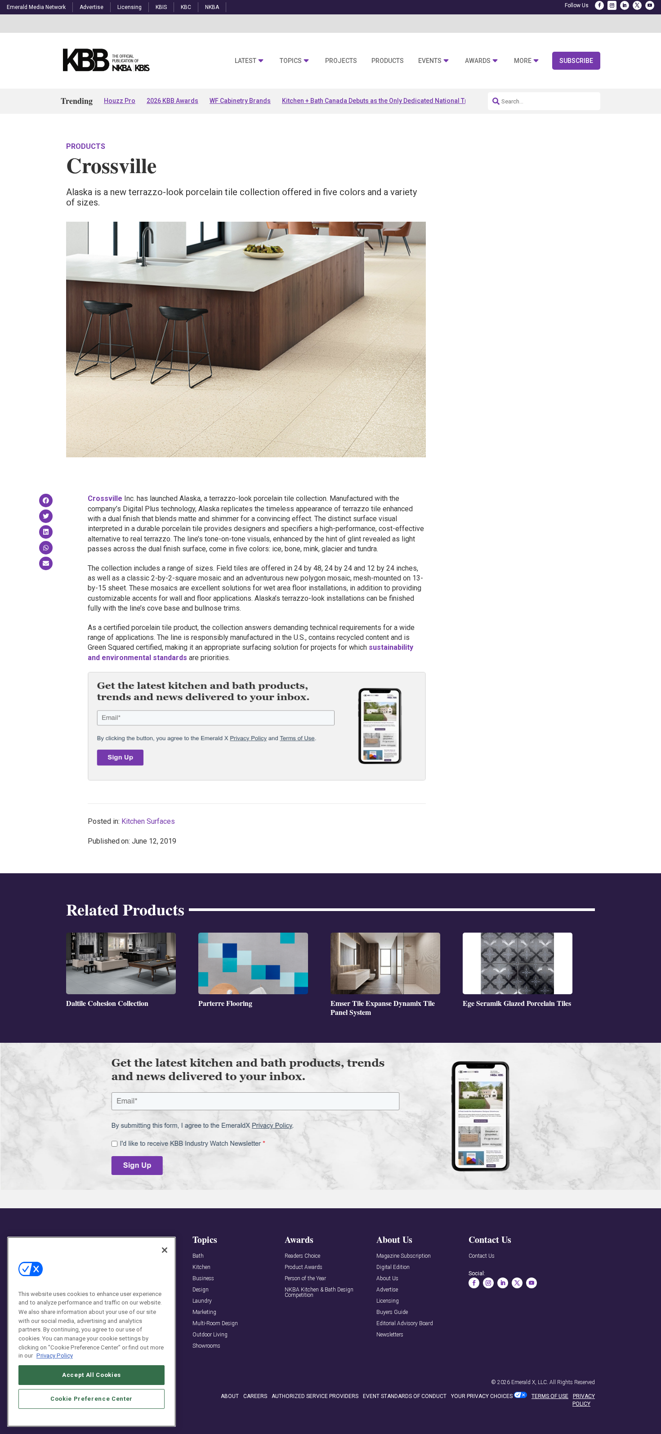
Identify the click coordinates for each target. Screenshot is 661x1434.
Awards (478, 61)
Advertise (91, 7)
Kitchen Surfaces (148, 821)
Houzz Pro (119, 100)
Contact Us (482, 1256)
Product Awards (303, 1267)
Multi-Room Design (215, 1324)
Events (430, 61)
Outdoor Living (210, 1335)
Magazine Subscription (403, 1256)
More (522, 61)
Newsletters (389, 1335)
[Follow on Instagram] (611, 5)
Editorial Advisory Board (404, 1324)
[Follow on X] (637, 5)
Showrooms (206, 1346)
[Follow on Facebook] (599, 5)
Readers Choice (302, 1256)
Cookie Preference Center (91, 1398)
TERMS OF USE (549, 1396)
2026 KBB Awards (172, 100)
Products (387, 61)
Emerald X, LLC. (529, 1382)
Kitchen (201, 1267)
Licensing (129, 7)
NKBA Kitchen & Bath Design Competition (319, 1292)
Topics (291, 61)
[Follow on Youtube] (649, 5)
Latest (245, 61)
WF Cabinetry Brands (240, 100)
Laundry (202, 1301)
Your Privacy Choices (482, 1396)
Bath (198, 1256)
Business (203, 1279)
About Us (387, 1279)
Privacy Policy (54, 1355)
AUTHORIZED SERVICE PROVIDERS (315, 1396)
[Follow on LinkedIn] (624, 5)
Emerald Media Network (36, 7)
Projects (341, 61)
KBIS (161, 7)
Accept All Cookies (91, 1374)
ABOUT (230, 1396)
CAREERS (255, 1396)
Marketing (204, 1312)
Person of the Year (305, 1279)
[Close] (164, 1250)
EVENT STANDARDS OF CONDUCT (405, 1396)
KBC (186, 7)
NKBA (212, 7)
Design (200, 1290)
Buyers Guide (392, 1312)
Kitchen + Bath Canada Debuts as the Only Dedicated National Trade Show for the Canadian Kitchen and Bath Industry (452, 100)
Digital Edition (393, 1267)
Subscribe (576, 60)
